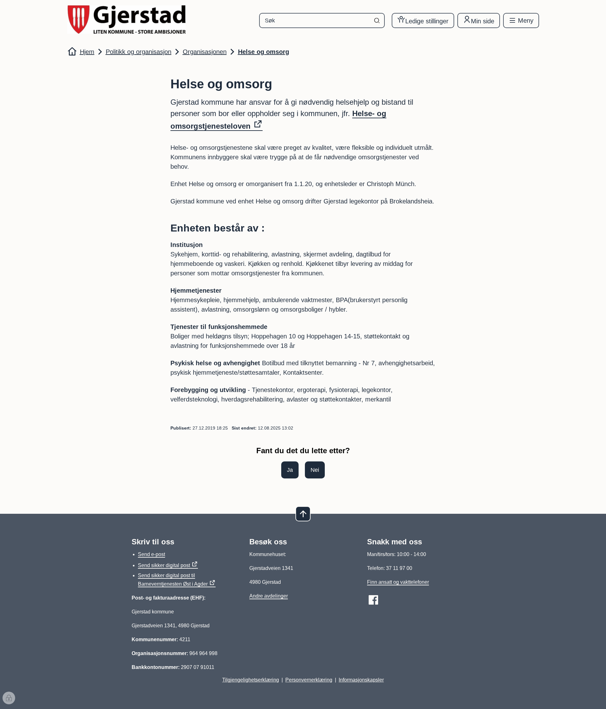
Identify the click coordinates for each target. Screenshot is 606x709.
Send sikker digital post (164, 565)
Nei (315, 470)
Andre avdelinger (268, 596)
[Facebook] (373, 600)
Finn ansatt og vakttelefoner (398, 582)
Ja (290, 470)
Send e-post (151, 554)
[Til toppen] (303, 513)
